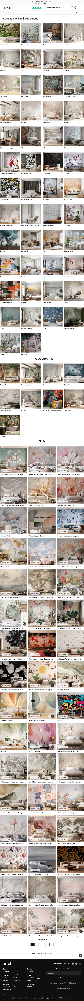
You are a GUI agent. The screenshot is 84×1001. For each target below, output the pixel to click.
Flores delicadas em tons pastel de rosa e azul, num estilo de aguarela (69, 474)
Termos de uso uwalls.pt (31, 985)
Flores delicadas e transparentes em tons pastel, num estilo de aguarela (41, 474)
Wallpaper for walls (17, 985)
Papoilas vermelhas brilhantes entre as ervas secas (41, 659)
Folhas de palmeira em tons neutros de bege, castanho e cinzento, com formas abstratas (13, 782)
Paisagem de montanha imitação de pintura (13, 597)
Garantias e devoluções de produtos (17, 975)
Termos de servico (39, 974)
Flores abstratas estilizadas (66, 505)
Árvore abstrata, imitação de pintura (41, 597)
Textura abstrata (34, 751)
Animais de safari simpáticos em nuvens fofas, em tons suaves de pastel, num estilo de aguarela (13, 474)
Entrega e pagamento (6, 985)
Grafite (60, 720)
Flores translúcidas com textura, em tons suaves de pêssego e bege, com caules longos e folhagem (69, 751)
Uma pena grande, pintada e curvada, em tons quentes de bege (41, 905)
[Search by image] (77, 12)
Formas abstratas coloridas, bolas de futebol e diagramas (69, 536)
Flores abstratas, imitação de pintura (69, 597)
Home (33, 953)
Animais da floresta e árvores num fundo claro (69, 659)
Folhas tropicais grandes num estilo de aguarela (13, 628)
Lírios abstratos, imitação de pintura (69, 567)
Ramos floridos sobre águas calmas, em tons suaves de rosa (69, 905)
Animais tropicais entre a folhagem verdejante (41, 690)
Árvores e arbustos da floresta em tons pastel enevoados (41, 936)
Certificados (16, 980)
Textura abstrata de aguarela (38, 874)
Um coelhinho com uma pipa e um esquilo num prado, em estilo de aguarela (69, 813)
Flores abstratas (6, 536)
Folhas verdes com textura (66, 843)
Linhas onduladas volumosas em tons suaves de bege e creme (13, 505)
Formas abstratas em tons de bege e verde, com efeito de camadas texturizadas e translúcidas (13, 813)
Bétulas (3, 751)
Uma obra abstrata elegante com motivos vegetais (69, 628)
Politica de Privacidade (30, 976)
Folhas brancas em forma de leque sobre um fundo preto (13, 690)
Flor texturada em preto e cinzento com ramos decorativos (13, 659)
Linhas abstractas (63, 690)
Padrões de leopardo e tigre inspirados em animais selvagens (69, 874)
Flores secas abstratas (36, 505)
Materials (6, 980)
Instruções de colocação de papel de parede (7, 992)
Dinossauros (5, 567)
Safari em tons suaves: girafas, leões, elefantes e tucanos (13, 874)
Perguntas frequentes (6, 976)
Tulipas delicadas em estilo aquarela (12, 843)
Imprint (29, 980)
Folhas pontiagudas (7, 720)
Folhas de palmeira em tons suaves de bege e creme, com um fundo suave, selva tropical (69, 782)
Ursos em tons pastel (36, 813)
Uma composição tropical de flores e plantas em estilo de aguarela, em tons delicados (41, 628)
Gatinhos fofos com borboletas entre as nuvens (41, 567)
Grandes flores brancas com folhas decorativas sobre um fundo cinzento (13, 936)
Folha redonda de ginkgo (37, 720)
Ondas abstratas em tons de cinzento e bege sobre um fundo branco (13, 905)
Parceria (38, 981)
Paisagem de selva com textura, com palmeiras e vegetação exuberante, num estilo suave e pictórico (69, 936)
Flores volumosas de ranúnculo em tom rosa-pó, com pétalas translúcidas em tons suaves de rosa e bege (41, 843)
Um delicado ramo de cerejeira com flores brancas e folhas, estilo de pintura (41, 782)
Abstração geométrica (36, 536)
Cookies (38, 978)
